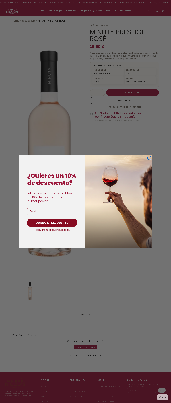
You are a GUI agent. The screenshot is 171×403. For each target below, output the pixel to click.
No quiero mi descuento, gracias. (52, 230)
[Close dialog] (149, 158)
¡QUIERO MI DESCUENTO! (52, 223)
